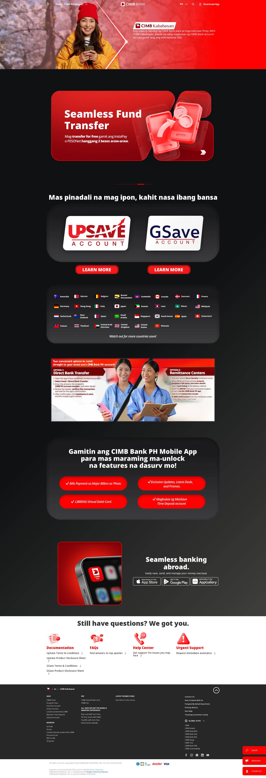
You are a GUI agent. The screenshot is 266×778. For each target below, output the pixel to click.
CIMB (187, 725)
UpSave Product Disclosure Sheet (66, 658)
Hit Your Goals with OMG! (91, 717)
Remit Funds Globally (89, 723)
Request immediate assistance (194, 653)
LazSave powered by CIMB (57, 712)
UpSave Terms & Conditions (63, 653)
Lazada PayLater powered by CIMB (60, 732)
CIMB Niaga (189, 740)
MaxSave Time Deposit (56, 714)
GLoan (49, 729)
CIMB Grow (51, 700)
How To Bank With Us (194, 700)
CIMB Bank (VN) (191, 746)
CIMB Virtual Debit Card (90, 700)
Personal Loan (52, 735)
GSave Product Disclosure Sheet (65, 670)
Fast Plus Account (53, 706)
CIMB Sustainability (192, 748)
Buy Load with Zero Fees (91, 714)
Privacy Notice (191, 707)
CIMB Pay (85, 703)
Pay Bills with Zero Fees (90, 720)
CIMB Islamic (190, 728)
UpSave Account (53, 717)
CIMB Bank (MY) (191, 731)
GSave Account (52, 709)
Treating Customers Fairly (196, 715)
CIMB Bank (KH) (191, 737)
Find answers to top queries (106, 653)
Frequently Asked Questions (197, 704)
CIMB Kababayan (67, 689)
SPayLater (50, 741)
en (55, 689)
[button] (117, 184)
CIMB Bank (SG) (191, 734)
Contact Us (190, 697)
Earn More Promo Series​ (125, 700)
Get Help (188, 711)
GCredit (50, 726)
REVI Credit (51, 738)
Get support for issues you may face (151, 654)
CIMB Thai (189, 743)
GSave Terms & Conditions (62, 665)
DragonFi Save (52, 703)
